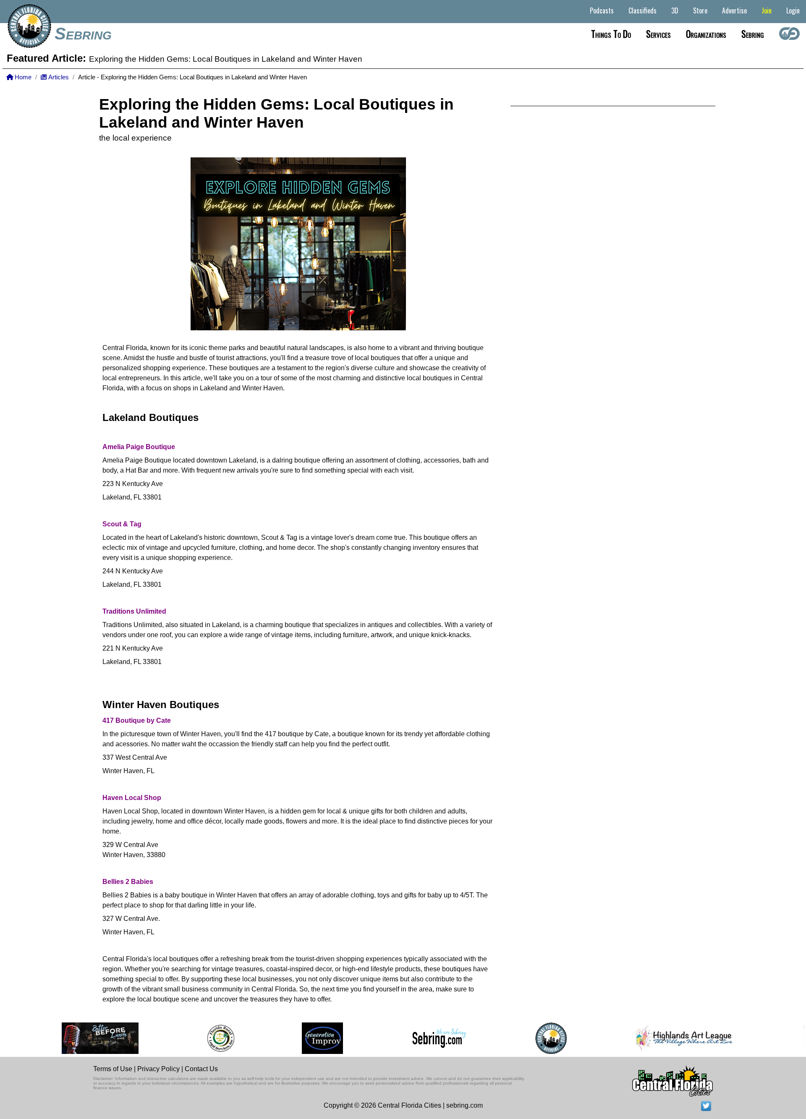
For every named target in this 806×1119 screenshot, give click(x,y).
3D (674, 10)
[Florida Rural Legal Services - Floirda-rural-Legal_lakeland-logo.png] (194, 1038)
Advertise (734, 10)
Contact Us (201, 1068)
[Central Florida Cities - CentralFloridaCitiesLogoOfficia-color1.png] (525, 1038)
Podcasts (602, 10)
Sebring (83, 33)
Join (767, 10)
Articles (58, 77)
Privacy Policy (158, 1068)
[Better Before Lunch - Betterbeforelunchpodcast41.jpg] (74, 1038)
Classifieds (642, 10)
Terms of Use (112, 1068)
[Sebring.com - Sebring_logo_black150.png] (413, 1038)
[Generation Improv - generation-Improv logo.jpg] (296, 1038)
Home (22, 77)
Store (700, 10)
